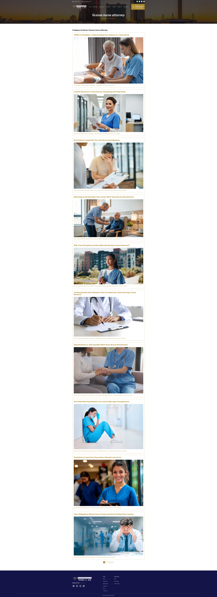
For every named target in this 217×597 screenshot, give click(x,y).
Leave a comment (111, 85)
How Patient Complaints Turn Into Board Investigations (97, 140)
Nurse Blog (116, 581)
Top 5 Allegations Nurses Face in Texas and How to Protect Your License (104, 514)
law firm (75, 85)
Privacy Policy (117, 583)
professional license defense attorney (110, 190)
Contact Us (105, 590)
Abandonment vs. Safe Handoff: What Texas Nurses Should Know (101, 345)
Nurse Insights (97, 133)
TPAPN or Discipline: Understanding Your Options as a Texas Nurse (101, 35)
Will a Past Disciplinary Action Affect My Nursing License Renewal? (102, 245)
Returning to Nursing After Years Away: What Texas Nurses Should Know (104, 197)
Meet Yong (105, 581)
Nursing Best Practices (107, 133)
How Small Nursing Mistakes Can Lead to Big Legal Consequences (101, 402)
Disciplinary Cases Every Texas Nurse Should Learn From (97, 457)
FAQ (115, 578)
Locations (105, 586)
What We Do (105, 583)
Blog (104, 588)
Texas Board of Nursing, (101, 85)
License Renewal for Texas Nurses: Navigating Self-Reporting (99, 92)
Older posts (111, 562)
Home (103, 18)
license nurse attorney (90, 85)
